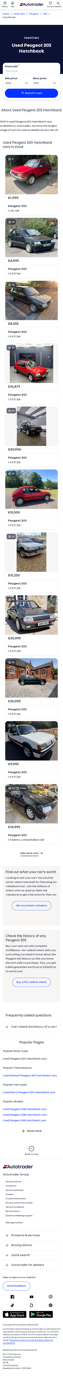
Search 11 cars (33, 93)
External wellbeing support (19, 1216)
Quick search (20, 1255)
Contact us (11, 1186)
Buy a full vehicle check (31, 982)
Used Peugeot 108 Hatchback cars (24, 1120)
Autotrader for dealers (27, 1265)
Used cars (19, 14)
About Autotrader (15, 1190)
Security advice (13, 1182)
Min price (11, 78)
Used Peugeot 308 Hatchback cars (25, 1115)
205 (45, 14)
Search (58, 7)
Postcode (11, 66)
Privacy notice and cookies (19, 1203)
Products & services (25, 1235)
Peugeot (34, 14)
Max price (40, 78)
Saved (50, 7)
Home (6, 14)
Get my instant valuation (31, 905)
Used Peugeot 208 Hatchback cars (25, 1109)
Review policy (13, 1211)
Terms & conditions (15, 1207)
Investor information (16, 1199)
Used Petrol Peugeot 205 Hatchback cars (29, 1092)
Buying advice (21, 1245)
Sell (12, 7)
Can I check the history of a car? (34, 1027)
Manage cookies (14, 1223)
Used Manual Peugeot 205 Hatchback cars (30, 1075)
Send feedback (16, 1286)
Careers (9, 1194)
